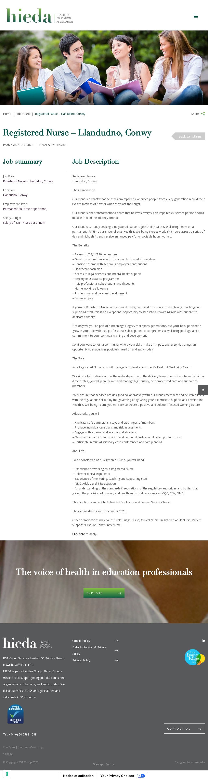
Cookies (111, 764)
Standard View (27, 747)
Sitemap (98, 764)
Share (195, 114)
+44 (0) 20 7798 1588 (23, 734)
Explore (95, 593)
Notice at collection (78, 776)
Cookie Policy (81, 641)
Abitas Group (33, 671)
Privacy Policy (81, 660)
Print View (9, 747)
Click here (78, 534)
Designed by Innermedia (190, 762)
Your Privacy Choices (117, 776)
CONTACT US (179, 728)
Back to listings (190, 136)
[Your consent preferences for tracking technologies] (7, 774)
